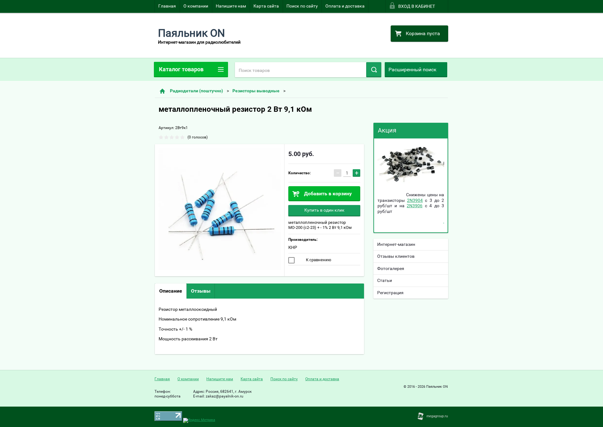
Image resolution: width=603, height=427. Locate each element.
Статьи (384, 280)
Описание (170, 291)
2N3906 (414, 205)
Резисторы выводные (256, 90)
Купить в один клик (324, 210)
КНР (292, 247)
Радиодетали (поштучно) (196, 90)
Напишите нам (231, 5)
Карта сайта (266, 5)
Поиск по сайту (302, 5)
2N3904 (415, 200)
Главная (167, 5)
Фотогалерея (390, 268)
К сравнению (318, 259)
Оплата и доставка (345, 5)
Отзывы (200, 291)
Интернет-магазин (396, 244)
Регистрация (390, 292)
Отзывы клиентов (396, 256)
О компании (195, 5)
